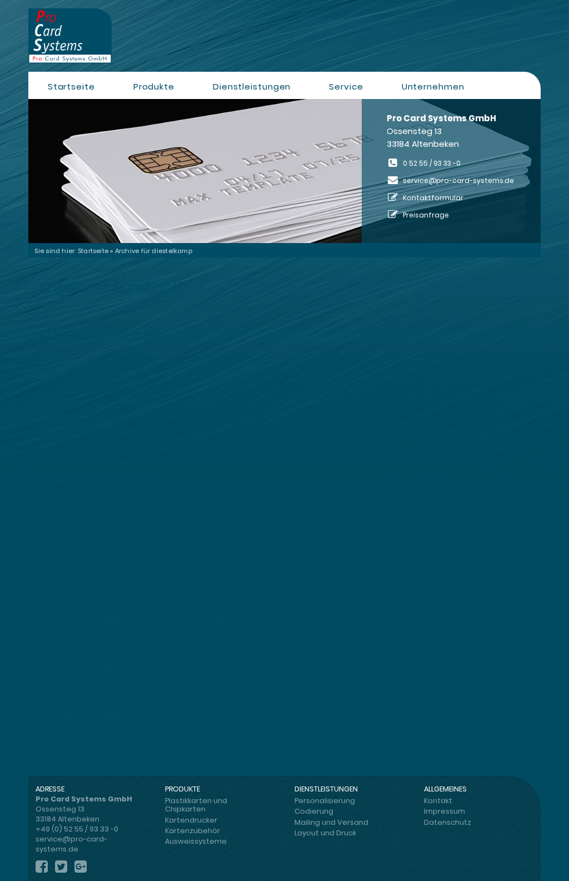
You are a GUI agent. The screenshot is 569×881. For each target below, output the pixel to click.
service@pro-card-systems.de (458, 180)
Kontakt (438, 800)
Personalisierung (325, 800)
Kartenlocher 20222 (104, 524)
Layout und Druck (325, 833)
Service (346, 86)
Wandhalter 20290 (102, 429)
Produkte (153, 86)
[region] (284, 171)
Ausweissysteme (196, 841)
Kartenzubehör (192, 830)
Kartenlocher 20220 (105, 572)
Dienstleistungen (252, 86)
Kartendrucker (191, 820)
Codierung (314, 811)
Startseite (71, 86)
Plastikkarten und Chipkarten (196, 805)
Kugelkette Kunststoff (110, 287)
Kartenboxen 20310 (103, 667)
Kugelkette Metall (96, 334)
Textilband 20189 (95, 382)
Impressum (444, 811)
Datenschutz (447, 822)
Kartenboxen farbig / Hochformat (152, 620)
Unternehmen (433, 86)
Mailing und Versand (331, 822)
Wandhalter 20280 (102, 477)
